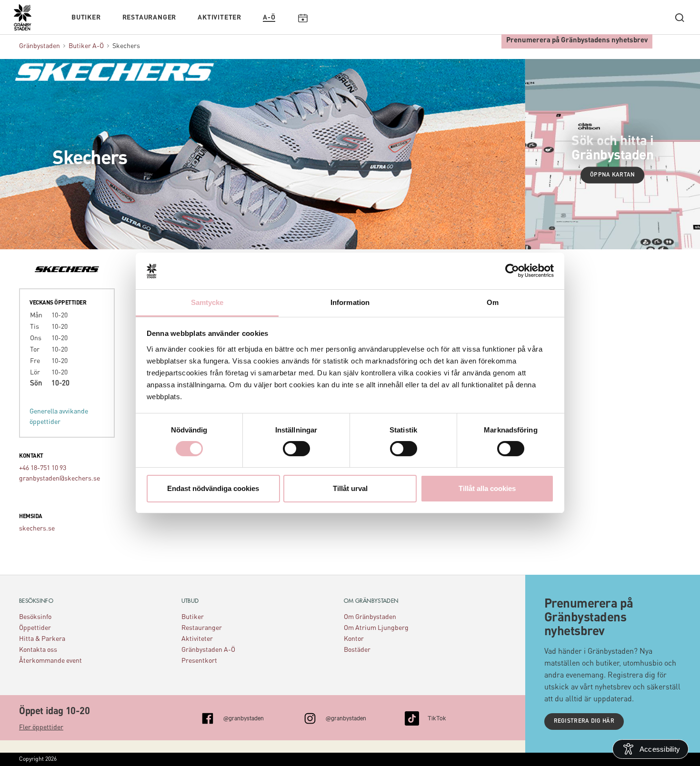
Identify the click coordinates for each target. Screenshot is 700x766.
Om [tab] (493, 302)
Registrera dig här (584, 721)
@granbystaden (243, 717)
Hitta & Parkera (42, 639)
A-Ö (269, 17)
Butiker (86, 17)
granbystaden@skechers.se (59, 478)
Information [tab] (350, 302)
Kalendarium (303, 17)
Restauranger (149, 17)
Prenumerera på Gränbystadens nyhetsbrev (577, 40)
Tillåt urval (350, 488)
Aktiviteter (219, 17)
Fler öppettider (41, 727)
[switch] (296, 448)
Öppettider (35, 628)
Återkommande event (50, 661)
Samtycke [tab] (207, 302)
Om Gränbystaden (370, 617)
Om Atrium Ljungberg (376, 628)
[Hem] (27, 22)
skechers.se (37, 528)
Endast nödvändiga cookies (213, 488)
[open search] (679, 17)
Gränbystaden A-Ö (208, 650)
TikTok (437, 717)
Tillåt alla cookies (487, 488)
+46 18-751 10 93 (42, 468)
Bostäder (357, 650)
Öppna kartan (612, 175)
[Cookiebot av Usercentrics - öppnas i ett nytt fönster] (512, 271)
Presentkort (199, 661)
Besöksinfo (35, 617)
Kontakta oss (38, 650)
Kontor (354, 639)
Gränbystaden (39, 46)
